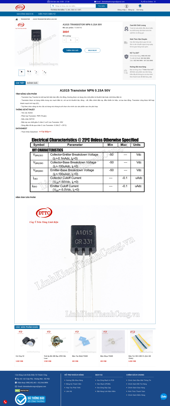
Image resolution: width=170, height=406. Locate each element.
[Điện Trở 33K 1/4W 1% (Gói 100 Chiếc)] (113, 342)
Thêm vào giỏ (72, 50)
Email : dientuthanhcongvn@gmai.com (93, 2)
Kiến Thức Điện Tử (47, 14)
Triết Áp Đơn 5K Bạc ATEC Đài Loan (141, 356)
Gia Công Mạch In (25, 14)
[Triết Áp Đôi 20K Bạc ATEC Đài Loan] (28, 342)
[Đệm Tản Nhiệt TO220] (56, 342)
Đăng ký (131, 10)
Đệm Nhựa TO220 (78, 356)
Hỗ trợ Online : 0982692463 (135, 2)
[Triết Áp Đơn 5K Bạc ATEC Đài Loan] (141, 342)
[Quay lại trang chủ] (16, 19)
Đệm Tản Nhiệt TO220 (51, 356)
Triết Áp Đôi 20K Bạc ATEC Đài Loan (27, 357)
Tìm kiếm (101, 6)
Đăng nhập (122, 10)
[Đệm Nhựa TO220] (85, 342)
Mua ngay (92, 50)
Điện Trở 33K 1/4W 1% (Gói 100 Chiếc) (111, 357)
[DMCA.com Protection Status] (22, 390)
